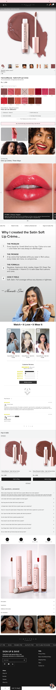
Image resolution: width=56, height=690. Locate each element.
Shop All (5, 673)
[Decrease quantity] (1, 688)
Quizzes (4, 679)
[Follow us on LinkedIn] (13, 664)
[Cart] (52, 5)
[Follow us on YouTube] (9, 664)
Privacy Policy (41, 653)
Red (9, 86)
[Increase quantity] (8, 688)
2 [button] (26, 426)
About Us (5, 682)
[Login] (47, 5)
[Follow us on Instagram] (5, 664)
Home (2, 9)
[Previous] (2, 35)
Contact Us (41, 665)
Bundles (4, 676)
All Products (3, 435)
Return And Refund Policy (44, 656)
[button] (1, 73)
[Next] (54, 35)
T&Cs (39, 662)
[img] (7, 402)
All (2, 86)
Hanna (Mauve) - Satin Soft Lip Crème (10, 471)
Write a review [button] (28, 382)
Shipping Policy (42, 659)
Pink (6, 86)
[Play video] (28, 188)
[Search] (6, 5)
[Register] (24, 660)
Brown (14, 86)
